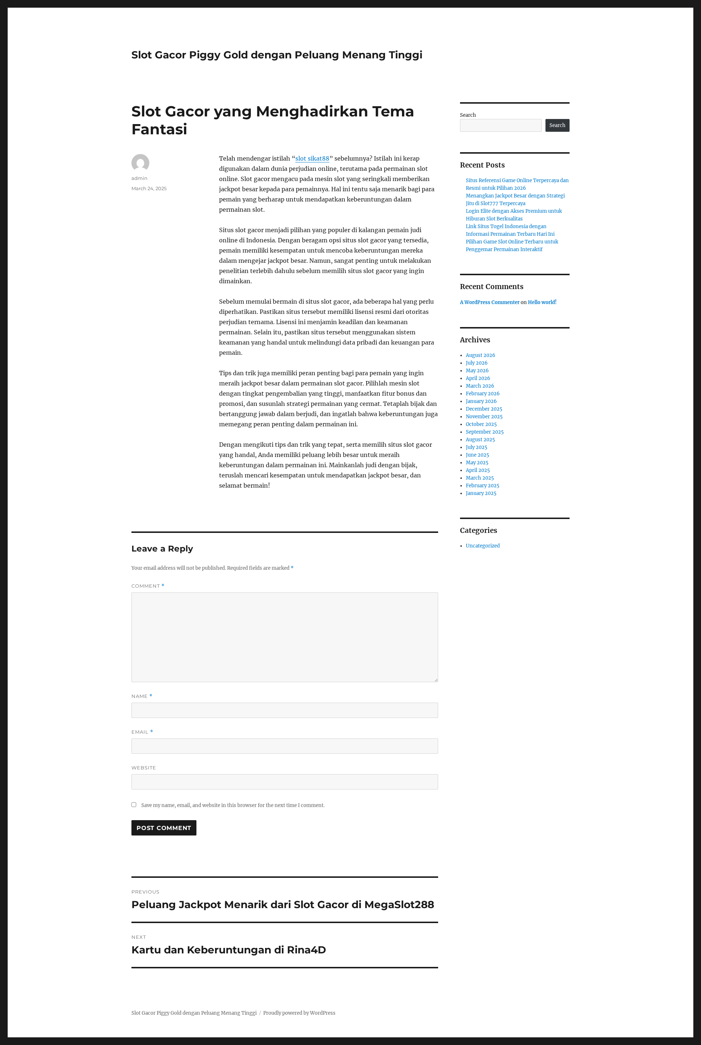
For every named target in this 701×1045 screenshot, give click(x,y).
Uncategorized (483, 546)
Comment (148, 586)
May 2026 (477, 371)
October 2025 (481, 424)
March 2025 (480, 478)
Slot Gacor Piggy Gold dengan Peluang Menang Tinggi (276, 55)
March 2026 (480, 386)
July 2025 (476, 447)
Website (143, 768)
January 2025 (481, 493)
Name (142, 696)
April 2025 (478, 470)
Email (142, 732)
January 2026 (481, 401)
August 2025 (480, 440)
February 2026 (483, 394)
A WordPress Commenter (490, 302)
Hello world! (542, 302)
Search (468, 115)
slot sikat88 (312, 158)
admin (139, 178)
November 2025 (484, 417)
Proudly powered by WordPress (299, 1013)
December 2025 (484, 409)
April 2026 (478, 378)
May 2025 (477, 463)
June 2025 (477, 455)
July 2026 (477, 363)
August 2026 (480, 355)
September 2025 (485, 432)
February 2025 (482, 486)
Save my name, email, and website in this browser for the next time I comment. (233, 805)
